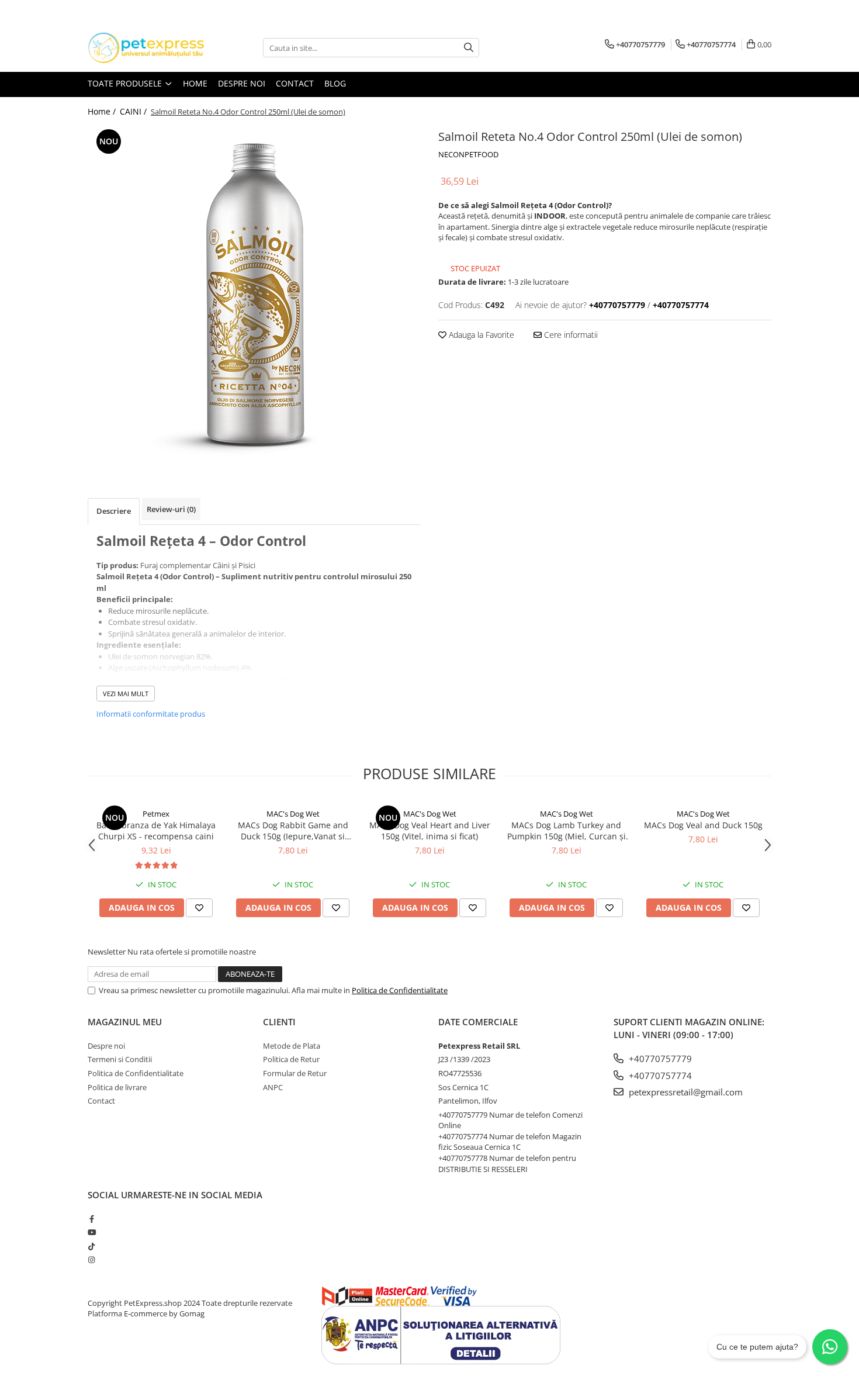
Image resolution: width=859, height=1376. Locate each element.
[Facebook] (91, 1218)
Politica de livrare (117, 1087)
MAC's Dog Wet (293, 813)
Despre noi (241, 83)
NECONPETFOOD (468, 154)
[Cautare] (468, 47)
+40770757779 (659, 1058)
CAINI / (134, 111)
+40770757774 (659, 1075)
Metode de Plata (291, 1045)
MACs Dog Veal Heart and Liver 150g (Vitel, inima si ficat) (429, 831)
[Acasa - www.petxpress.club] (146, 47)
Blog (335, 83)
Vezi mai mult (125, 693)
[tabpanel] (254, 294)
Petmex (156, 813)
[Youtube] (91, 1232)
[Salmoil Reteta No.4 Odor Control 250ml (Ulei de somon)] (254, 294)
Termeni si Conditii (120, 1059)
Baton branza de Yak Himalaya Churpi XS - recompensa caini (156, 831)
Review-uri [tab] (171, 509)
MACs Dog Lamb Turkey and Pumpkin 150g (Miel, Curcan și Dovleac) (566, 831)
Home (195, 83)
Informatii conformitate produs (150, 713)
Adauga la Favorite (480, 334)
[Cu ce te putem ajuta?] (829, 1346)
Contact (295, 83)
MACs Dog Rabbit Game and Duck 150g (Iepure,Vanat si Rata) (293, 831)
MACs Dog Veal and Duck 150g (703, 825)
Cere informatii (570, 334)
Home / (103, 111)
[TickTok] (91, 1246)
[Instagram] (91, 1259)
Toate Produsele (126, 83)
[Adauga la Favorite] (199, 907)
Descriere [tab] (113, 511)
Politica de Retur (291, 1059)
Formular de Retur (295, 1073)
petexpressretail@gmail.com (684, 1092)
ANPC (273, 1087)
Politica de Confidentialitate (400, 990)
